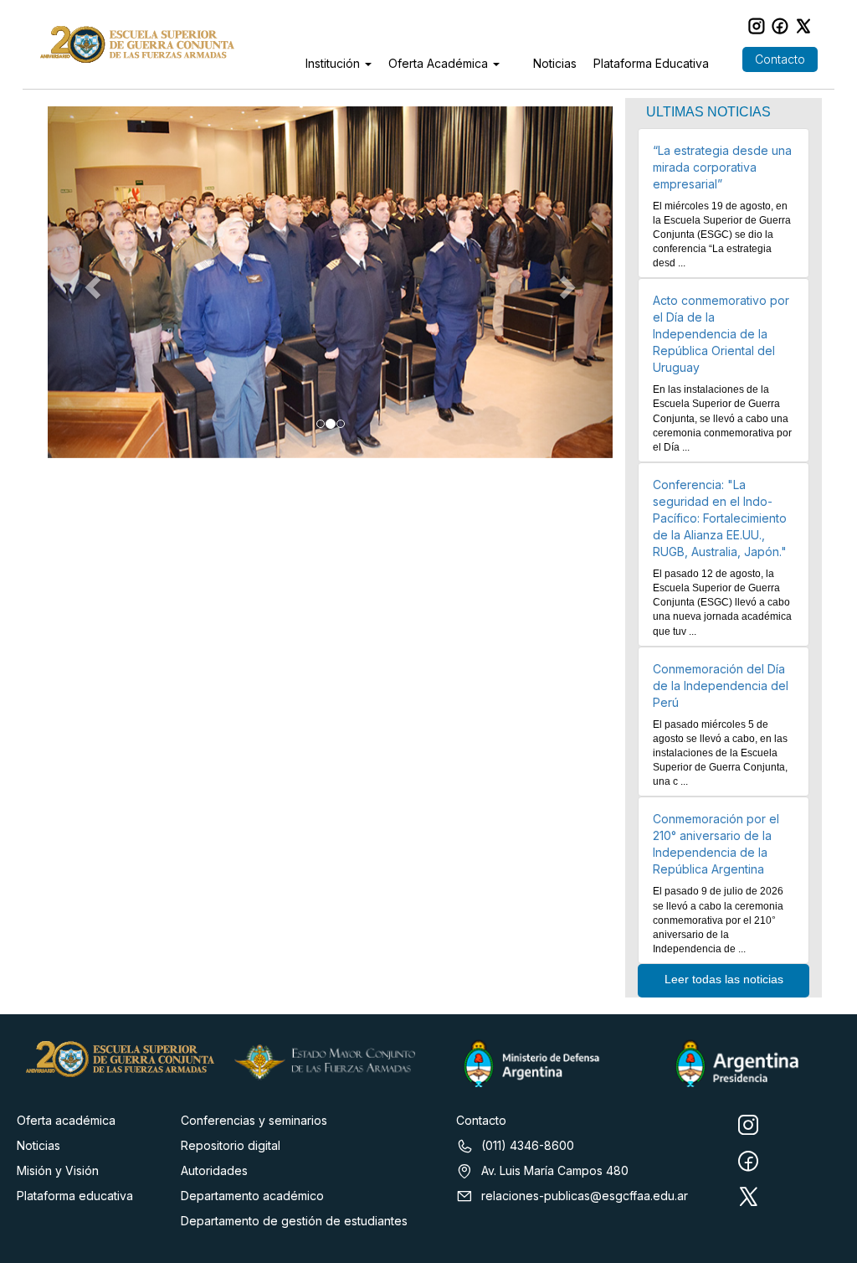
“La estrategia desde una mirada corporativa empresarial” (722, 167)
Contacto (780, 59)
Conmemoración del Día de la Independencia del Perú (720, 685)
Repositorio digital (230, 1145)
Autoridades (214, 1170)
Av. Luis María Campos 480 (555, 1170)
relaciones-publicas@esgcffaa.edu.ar (584, 1195)
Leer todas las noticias (724, 979)
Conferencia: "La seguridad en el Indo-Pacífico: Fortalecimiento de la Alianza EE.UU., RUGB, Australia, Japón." (720, 518)
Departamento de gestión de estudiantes (294, 1221)
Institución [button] (334, 63)
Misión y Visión (58, 1170)
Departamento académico (252, 1195)
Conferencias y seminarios (254, 1120)
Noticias (555, 63)
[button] (90, 282)
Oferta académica (66, 1120)
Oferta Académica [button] (439, 63)
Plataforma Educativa (651, 63)
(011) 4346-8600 (527, 1145)
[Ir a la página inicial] (136, 44)
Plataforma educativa (75, 1195)
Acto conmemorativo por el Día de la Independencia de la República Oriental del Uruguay (721, 333)
